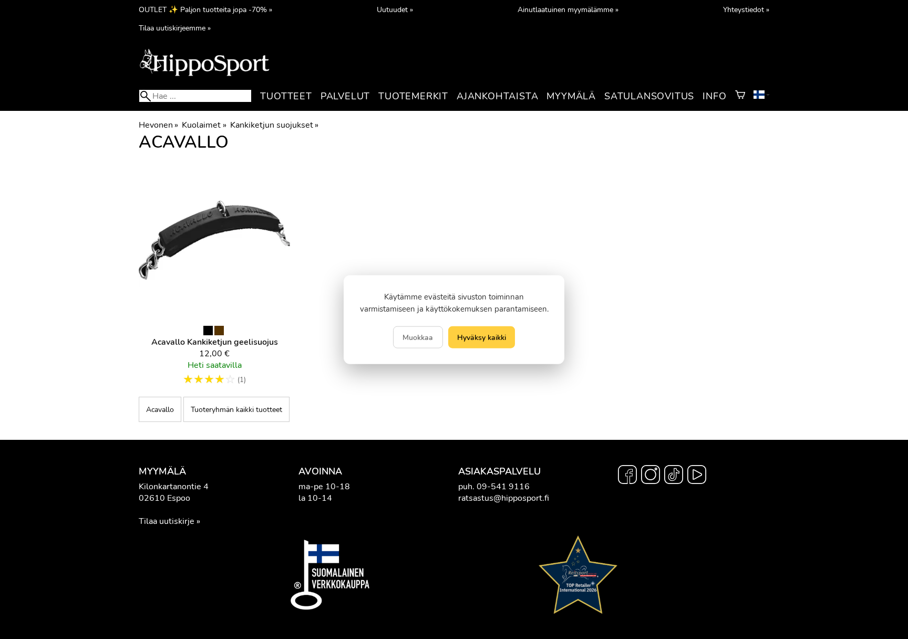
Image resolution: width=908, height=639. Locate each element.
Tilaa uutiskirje (166, 521)
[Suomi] (761, 96)
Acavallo (160, 409)
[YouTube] (696, 476)
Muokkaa (418, 337)
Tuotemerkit (413, 96)
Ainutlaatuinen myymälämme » (568, 9)
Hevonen (158, 125)
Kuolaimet (204, 125)
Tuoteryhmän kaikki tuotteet (236, 409)
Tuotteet (286, 96)
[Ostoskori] (740, 96)
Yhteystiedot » (746, 9)
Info (714, 96)
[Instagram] (650, 476)
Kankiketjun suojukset (274, 125)
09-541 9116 (503, 486)
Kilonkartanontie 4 (174, 486)
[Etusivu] (204, 75)
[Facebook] (627, 476)
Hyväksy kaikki (481, 337)
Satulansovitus (649, 96)
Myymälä (571, 96)
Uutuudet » (395, 9)
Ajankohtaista (497, 96)
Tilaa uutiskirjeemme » (175, 28)
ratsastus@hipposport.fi (503, 498)
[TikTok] (673, 476)
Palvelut (345, 96)
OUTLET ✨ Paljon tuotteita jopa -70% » (205, 9)
